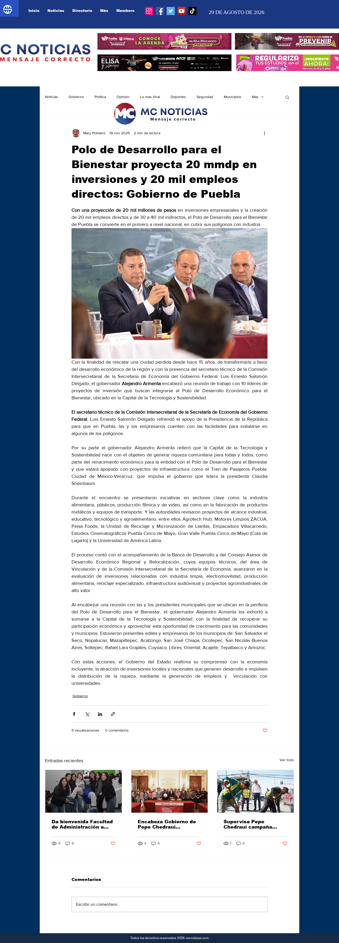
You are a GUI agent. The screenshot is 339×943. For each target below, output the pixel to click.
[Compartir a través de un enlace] (112, 714)
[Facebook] (160, 11)
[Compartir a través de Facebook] (74, 714)
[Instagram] (149, 11)
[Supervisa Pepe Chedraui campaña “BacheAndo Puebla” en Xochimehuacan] (255, 791)
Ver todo (287, 760)
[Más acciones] (264, 133)
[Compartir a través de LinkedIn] (99, 714)
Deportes (178, 97)
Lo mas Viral (150, 97)
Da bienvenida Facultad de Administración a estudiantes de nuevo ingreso (82, 824)
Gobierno (76, 97)
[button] (287, 97)
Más (255, 97)
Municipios (232, 97)
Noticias (51, 97)
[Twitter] (171, 11)
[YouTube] (181, 11)
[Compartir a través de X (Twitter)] (87, 714)
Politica (100, 97)
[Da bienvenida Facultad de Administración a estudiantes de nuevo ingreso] (83, 791)
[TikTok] (192, 11)
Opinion (123, 97)
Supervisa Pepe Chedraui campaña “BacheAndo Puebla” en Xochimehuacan (254, 824)
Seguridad (205, 97)
